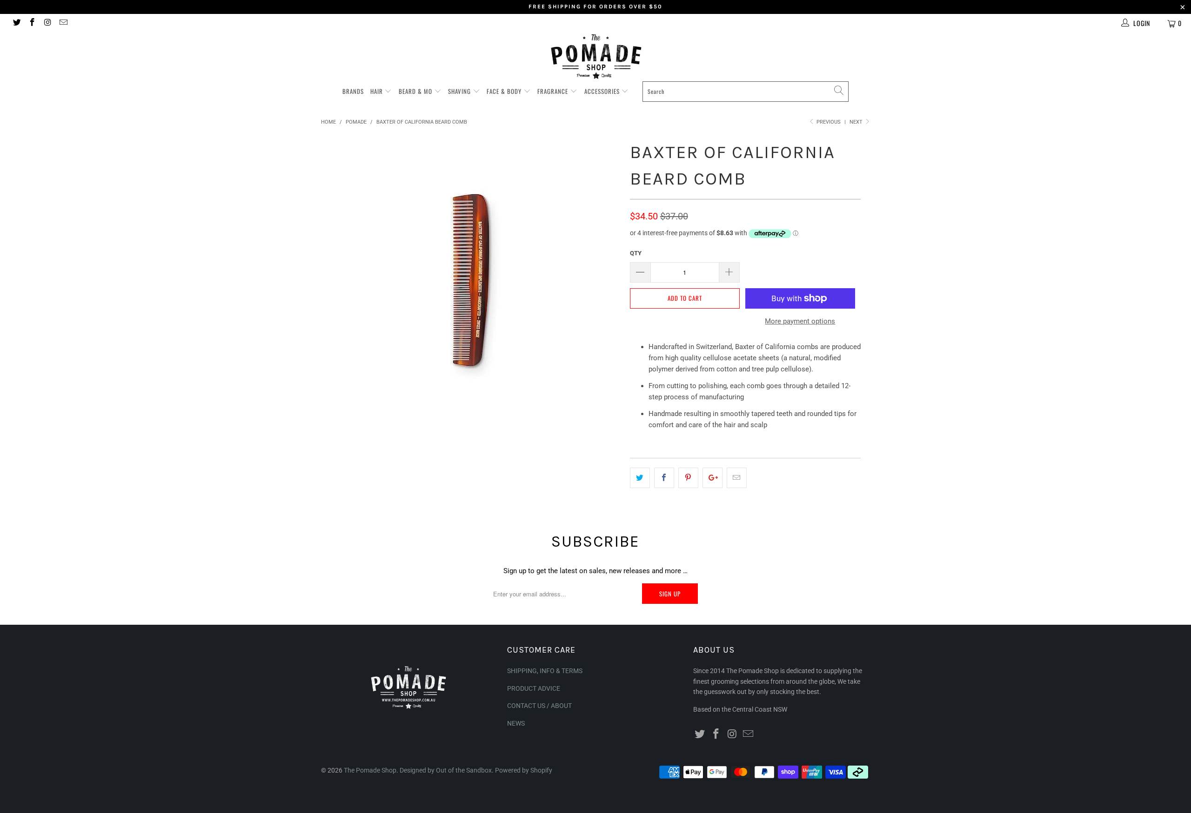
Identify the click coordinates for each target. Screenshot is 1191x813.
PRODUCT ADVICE (533, 688)
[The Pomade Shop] (595, 56)
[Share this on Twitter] (640, 478)
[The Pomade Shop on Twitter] (16, 23)
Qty (636, 253)
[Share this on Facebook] (664, 478)
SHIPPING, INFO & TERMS (544, 670)
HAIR (377, 91)
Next (857, 122)
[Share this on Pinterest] (688, 478)
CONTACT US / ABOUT (539, 705)
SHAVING (460, 91)
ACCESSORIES (603, 91)
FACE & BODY (505, 91)
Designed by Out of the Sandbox (446, 770)
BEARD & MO (416, 91)
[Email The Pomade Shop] (63, 23)
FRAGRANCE (553, 91)
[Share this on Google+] (713, 478)
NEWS (516, 723)
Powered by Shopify (523, 770)
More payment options (800, 321)
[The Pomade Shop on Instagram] (47, 23)
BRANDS (353, 91)
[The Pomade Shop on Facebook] (32, 23)
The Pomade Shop (370, 770)
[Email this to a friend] (737, 478)
